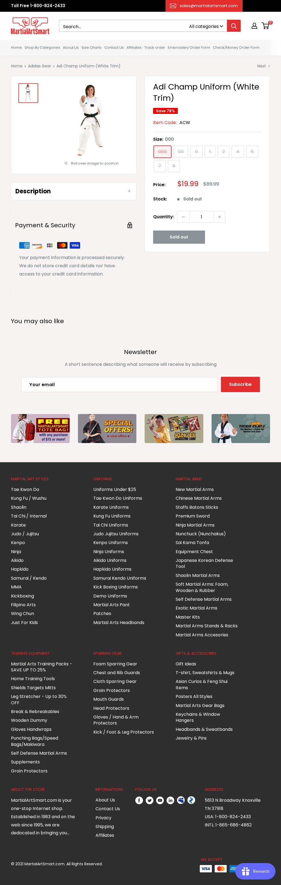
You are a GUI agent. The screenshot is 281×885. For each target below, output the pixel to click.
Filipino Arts (23, 605)
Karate (18, 525)
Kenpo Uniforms (110, 542)
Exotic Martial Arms (196, 608)
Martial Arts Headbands (118, 622)
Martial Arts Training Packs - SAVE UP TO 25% (41, 667)
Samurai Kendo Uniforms (119, 578)
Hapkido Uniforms (112, 569)
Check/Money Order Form (236, 47)
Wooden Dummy (29, 720)
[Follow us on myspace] (181, 800)
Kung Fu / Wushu (28, 498)
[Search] (234, 26)
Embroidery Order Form (189, 47)
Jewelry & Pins (191, 738)
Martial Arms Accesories (202, 635)
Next (261, 66)
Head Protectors (111, 708)
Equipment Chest (194, 551)
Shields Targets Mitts (33, 688)
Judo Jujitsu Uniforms (116, 534)
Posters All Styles (194, 696)
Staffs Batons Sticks (197, 507)
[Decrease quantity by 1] (183, 217)
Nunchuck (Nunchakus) (201, 534)
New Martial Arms (195, 489)
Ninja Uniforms (108, 551)
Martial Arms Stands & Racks (207, 626)
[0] (265, 25)
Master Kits (188, 617)
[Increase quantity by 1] (219, 217)
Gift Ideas (186, 664)
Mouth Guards (108, 699)
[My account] (254, 26)
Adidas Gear (39, 66)
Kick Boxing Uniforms (115, 587)
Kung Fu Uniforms (112, 516)
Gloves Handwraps (31, 729)
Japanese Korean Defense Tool (204, 563)
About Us (71, 47)
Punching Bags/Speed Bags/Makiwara (34, 741)
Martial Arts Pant (111, 605)
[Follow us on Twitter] (149, 800)
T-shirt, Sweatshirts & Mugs (205, 673)
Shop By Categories (42, 47)
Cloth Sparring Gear (115, 681)
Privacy (103, 818)
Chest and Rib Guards (116, 673)
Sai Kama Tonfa (192, 542)
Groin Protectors (29, 771)
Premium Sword (193, 516)
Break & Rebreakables (35, 711)
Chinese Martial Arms (199, 498)
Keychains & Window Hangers (198, 717)
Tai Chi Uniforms (110, 525)
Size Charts (92, 47)
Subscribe (240, 384)
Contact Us (114, 47)
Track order (154, 47)
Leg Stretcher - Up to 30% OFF (39, 699)
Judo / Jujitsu (25, 534)
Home (16, 47)
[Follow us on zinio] (191, 800)
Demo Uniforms (110, 596)
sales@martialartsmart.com (209, 5)
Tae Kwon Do (25, 489)
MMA (16, 587)
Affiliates (134, 47)
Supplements (25, 762)
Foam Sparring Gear (115, 664)
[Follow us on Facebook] (139, 800)
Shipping (104, 826)
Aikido (17, 560)
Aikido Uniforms (110, 560)
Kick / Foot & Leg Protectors (123, 732)
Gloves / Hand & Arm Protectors (116, 720)
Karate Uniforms (111, 507)
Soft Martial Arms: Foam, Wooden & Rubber (202, 587)
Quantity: (163, 217)
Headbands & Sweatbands (204, 729)
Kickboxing (22, 596)
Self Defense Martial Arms (204, 599)
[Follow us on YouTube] (160, 800)
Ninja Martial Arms (195, 525)
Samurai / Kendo (29, 578)
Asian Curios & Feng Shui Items (201, 684)
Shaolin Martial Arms (198, 575)
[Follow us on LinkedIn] (170, 800)
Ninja (16, 551)
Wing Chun (22, 613)
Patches (102, 613)
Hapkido (20, 569)
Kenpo (18, 542)
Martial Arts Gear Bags (200, 705)
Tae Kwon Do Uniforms (117, 498)
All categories (204, 26)
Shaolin (18, 507)
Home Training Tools (33, 679)
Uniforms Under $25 (114, 489)
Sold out (179, 237)
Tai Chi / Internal (29, 516)
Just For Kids (24, 622)
